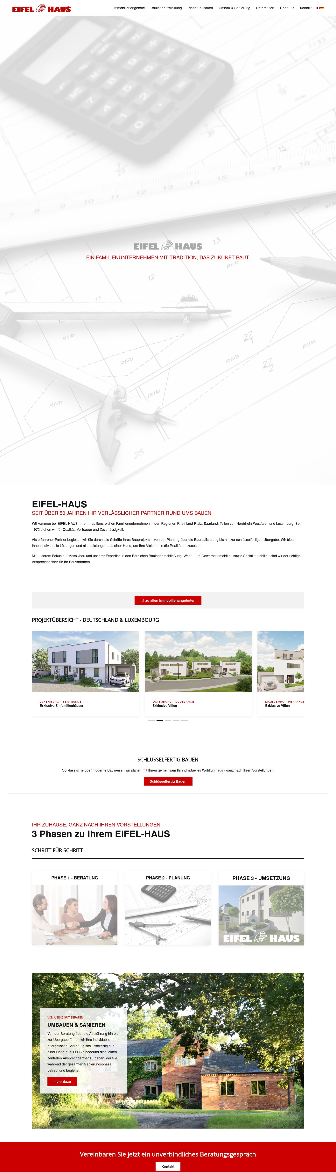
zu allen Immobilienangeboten (170, 600)
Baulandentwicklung (166, 7)
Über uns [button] (287, 7)
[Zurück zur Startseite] (41, 8)
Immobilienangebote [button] (129, 7)
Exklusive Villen (52, 705)
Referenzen (265, 7)
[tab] (151, 720)
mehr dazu (62, 1081)
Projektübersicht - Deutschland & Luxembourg (95, 619)
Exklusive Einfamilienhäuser (287, 705)
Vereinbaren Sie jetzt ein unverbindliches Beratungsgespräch (168, 1154)
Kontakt (306, 7)
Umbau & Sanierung (234, 7)
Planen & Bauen (200, 7)
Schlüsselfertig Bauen (168, 781)
